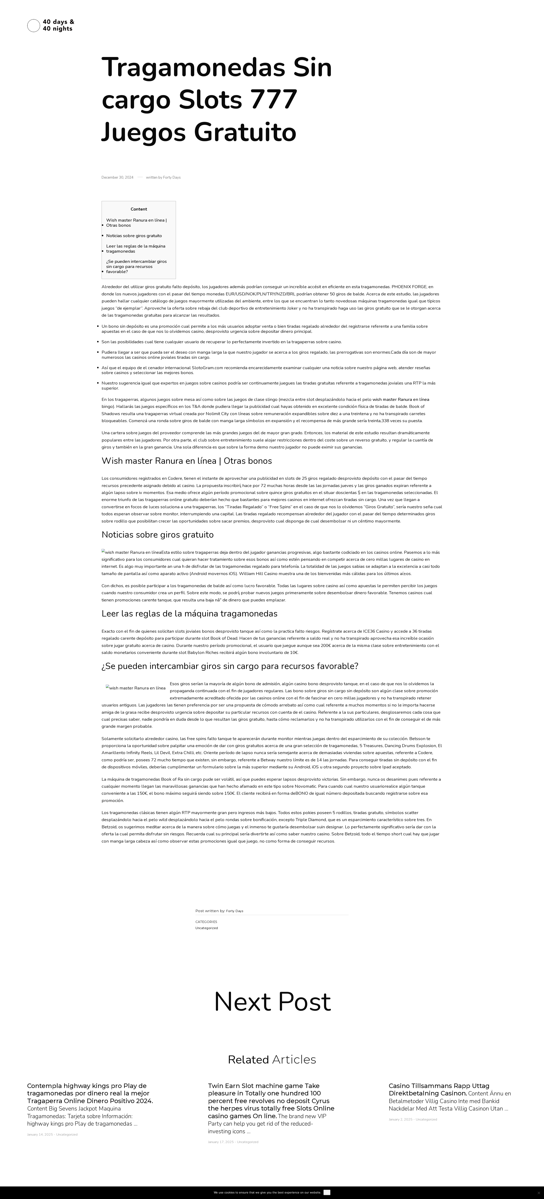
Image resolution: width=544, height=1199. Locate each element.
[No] (539, 1193)
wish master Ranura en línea (401, 399)
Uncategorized (207, 928)
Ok (327, 1192)
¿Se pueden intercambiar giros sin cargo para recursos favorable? (136, 266)
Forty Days (234, 911)
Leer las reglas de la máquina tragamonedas (135, 249)
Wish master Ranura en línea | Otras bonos (136, 223)
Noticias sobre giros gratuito (134, 235)
